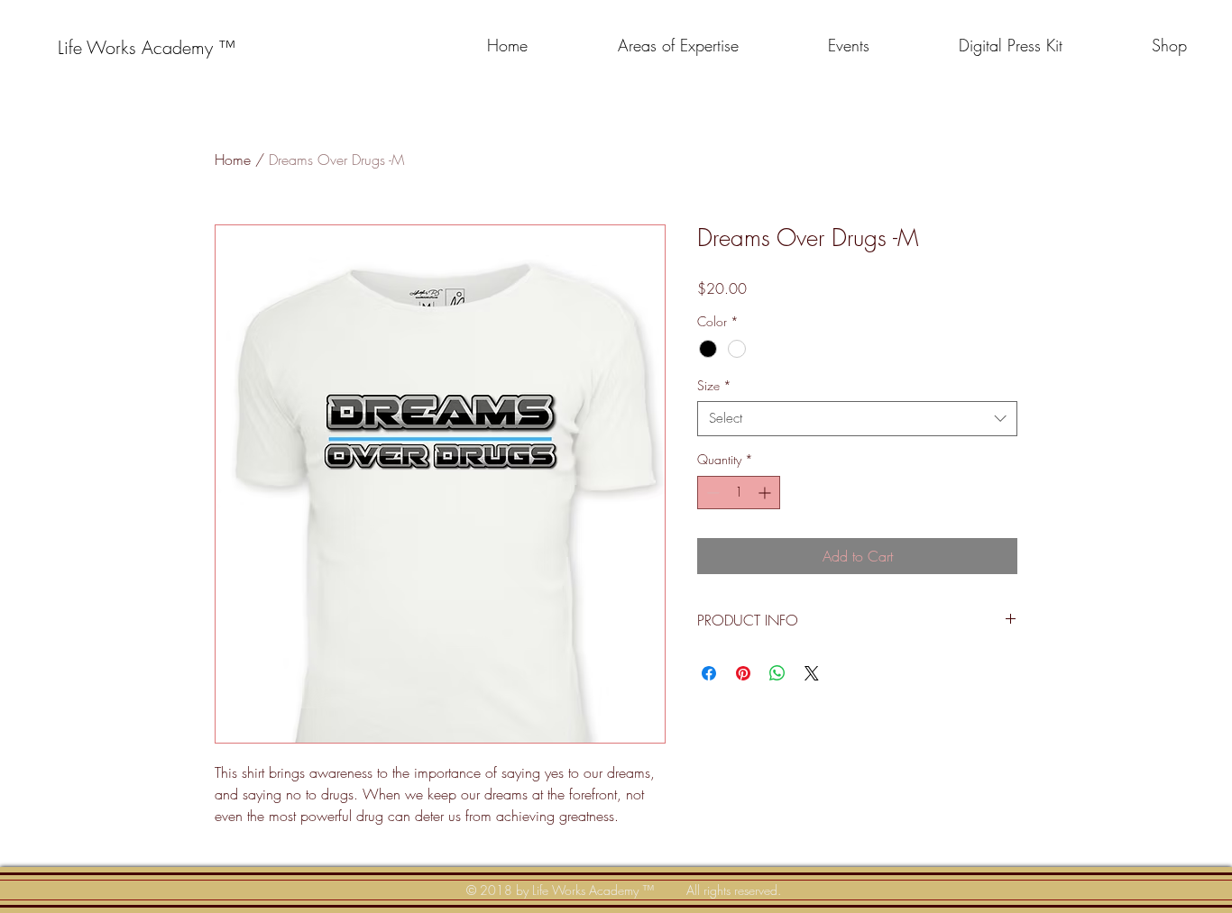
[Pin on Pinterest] (743, 673)
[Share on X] (812, 673)
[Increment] (766, 492)
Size (714, 385)
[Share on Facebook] (709, 673)
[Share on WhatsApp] (777, 673)
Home (233, 159)
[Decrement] (711, 492)
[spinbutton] (738, 492)
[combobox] (857, 418)
